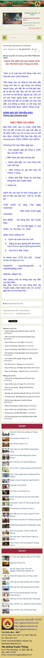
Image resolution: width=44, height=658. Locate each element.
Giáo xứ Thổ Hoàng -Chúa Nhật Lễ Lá (17, 349)
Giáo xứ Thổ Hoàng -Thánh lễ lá (15, 346)
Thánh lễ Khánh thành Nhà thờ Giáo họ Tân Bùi (20, 331)
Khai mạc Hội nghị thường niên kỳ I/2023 (24, 582)
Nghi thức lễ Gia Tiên (17, 563)
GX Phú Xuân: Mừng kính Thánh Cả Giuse (18, 400)
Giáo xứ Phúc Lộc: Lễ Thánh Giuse (16, 409)
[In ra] (35, 51)
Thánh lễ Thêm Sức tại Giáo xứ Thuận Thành (24, 433)
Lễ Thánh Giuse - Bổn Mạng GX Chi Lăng (18, 397)
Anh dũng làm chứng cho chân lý (22, 508)
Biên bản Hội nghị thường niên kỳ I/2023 (24, 587)
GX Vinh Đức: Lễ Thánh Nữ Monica (23, 462)
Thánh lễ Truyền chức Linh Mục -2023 (23, 576)
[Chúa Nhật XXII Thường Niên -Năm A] (12, 18)
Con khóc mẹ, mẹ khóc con (20, 491)
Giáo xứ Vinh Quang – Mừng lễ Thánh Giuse (19, 387)
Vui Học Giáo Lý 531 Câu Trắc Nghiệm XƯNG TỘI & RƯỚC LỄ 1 (22, 570)
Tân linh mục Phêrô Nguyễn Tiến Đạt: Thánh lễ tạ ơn (23, 594)
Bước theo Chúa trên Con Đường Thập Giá (25, 519)
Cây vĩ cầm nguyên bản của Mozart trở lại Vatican (25, 475)
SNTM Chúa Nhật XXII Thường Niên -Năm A (25, 526)
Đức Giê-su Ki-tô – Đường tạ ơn (15, 364)
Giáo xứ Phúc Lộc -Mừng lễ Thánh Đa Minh (25, 604)
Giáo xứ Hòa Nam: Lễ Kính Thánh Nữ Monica (23, 532)
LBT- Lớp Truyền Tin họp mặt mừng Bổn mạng (20, 337)
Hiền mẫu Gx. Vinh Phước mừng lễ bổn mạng (24, 450)
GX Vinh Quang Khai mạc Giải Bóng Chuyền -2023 (21, 416)
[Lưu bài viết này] (39, 51)
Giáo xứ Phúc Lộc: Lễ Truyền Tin (15, 384)
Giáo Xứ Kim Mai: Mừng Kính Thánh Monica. (23, 456)
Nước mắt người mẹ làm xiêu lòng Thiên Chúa (24, 498)
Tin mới (22, 426)
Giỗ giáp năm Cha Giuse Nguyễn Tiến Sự (18, 393)
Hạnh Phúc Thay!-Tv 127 (19, 444)
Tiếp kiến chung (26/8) (18, 485)
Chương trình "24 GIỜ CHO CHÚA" (16, 413)
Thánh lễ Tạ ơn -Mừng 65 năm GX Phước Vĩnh (19, 378)
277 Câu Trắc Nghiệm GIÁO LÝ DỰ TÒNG (25, 557)
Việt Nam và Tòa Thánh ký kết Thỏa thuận (25, 599)
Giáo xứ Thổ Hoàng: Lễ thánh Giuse (16, 406)
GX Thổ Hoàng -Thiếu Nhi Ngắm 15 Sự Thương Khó (21, 353)
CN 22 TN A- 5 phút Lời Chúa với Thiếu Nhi (25, 468)
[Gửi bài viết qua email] (32, 51)
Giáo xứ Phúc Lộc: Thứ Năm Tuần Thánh (18, 368)
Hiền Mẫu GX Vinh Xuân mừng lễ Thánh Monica (24, 515)
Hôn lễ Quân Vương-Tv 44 (19, 438)
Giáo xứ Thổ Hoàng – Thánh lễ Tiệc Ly (17, 371)
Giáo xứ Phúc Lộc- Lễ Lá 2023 (14, 342)
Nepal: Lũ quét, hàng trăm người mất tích (24, 480)
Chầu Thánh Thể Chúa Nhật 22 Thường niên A (24, 544)
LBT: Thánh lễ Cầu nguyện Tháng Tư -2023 (18, 358)
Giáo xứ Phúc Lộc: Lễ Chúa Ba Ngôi (23, 610)
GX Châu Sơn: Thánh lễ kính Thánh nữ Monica (24, 538)
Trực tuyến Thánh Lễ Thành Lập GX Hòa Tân (24, 504)
